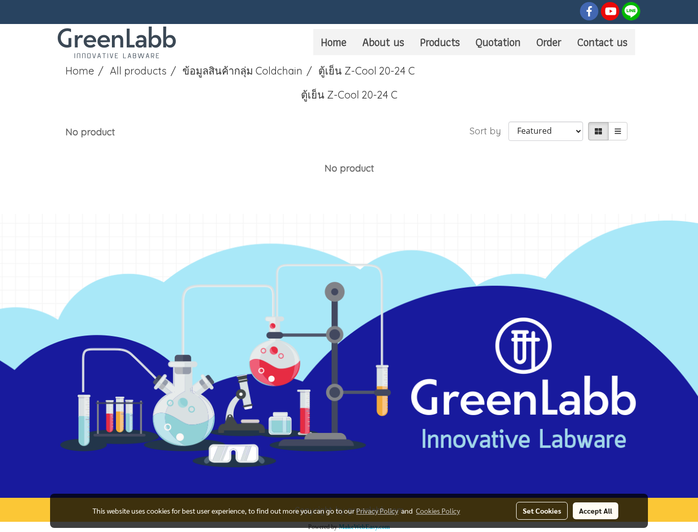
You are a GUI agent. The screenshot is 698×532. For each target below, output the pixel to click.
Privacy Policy (377, 510)
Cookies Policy (438, 510)
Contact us (602, 42)
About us (383, 42)
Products (440, 42)
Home (333, 42)
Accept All (595, 510)
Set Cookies (542, 510)
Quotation (498, 42)
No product (90, 132)
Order (549, 42)
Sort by (489, 131)
